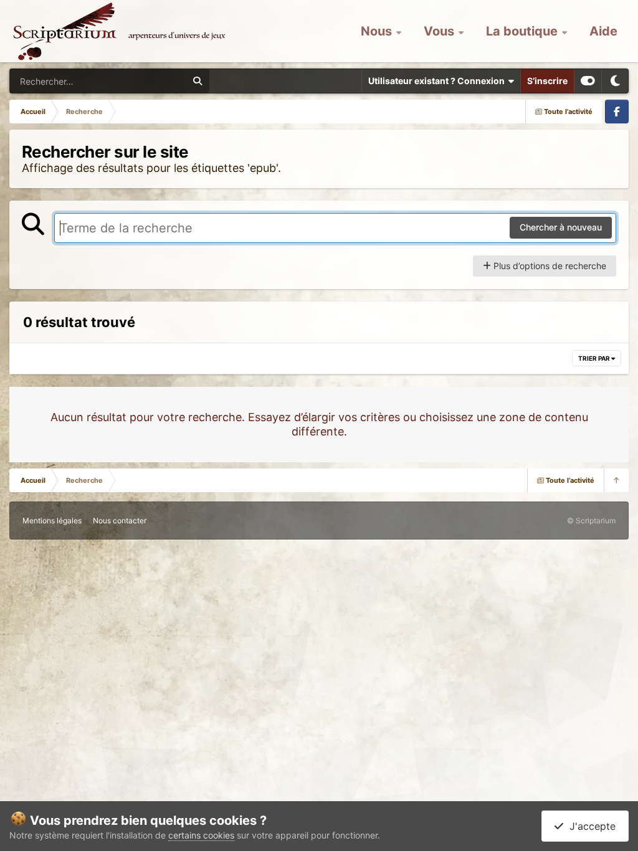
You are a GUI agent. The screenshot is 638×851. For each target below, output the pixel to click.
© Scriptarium (591, 520)
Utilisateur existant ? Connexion (438, 80)
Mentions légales (52, 520)
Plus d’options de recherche (548, 265)
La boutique (523, 31)
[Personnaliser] (587, 81)
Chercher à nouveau (561, 227)
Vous (440, 31)
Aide (603, 31)
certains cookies (201, 835)
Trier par (594, 358)
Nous (378, 31)
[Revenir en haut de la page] (616, 480)
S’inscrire (547, 80)
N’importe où (147, 80)
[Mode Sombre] (615, 81)
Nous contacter (119, 520)
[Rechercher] (197, 81)
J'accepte (589, 826)
